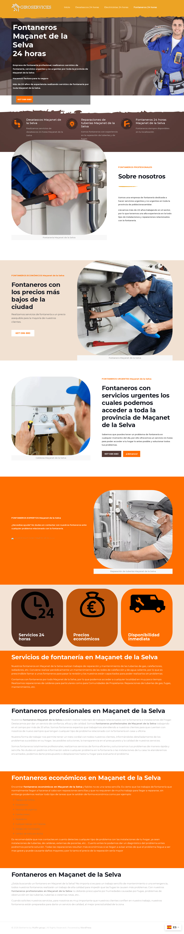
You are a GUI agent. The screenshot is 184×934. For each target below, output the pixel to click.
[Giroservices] (31, 7)
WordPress (85, 927)
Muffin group (38, 927)
